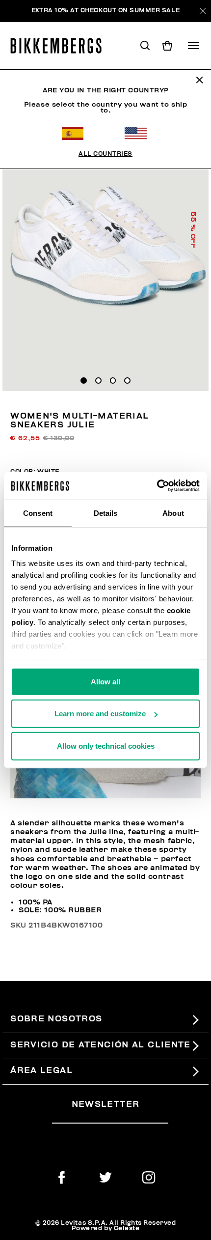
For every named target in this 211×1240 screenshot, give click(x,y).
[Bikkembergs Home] (60, 46)
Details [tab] (106, 512)
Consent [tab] (38, 512)
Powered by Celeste (106, 1228)
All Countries (105, 154)
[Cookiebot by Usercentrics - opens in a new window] (157, 485)
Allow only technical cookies (106, 745)
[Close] (202, 11)
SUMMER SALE (155, 10)
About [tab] (173, 512)
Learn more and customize (100, 713)
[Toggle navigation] (193, 45)
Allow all (105, 681)
